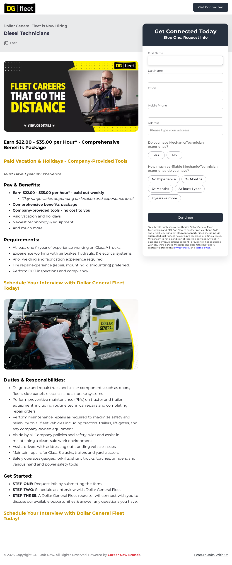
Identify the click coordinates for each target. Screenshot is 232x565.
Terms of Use (203, 247)
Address (153, 123)
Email (152, 88)
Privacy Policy (182, 247)
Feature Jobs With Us (211, 555)
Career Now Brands (124, 555)
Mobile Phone (157, 105)
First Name (155, 53)
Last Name (155, 70)
